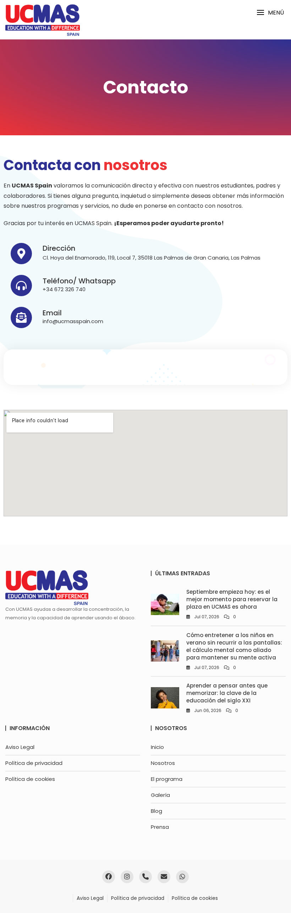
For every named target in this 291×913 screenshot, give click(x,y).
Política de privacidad (33, 763)
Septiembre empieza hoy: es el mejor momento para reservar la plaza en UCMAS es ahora (232, 599)
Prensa (160, 827)
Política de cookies (30, 779)
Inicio (157, 747)
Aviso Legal (19, 747)
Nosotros (163, 763)
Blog (156, 811)
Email (52, 313)
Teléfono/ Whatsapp (79, 281)
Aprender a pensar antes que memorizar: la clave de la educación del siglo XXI (227, 693)
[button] (270, 12)
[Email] (21, 317)
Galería (160, 795)
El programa (166, 779)
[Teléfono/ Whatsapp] (21, 285)
